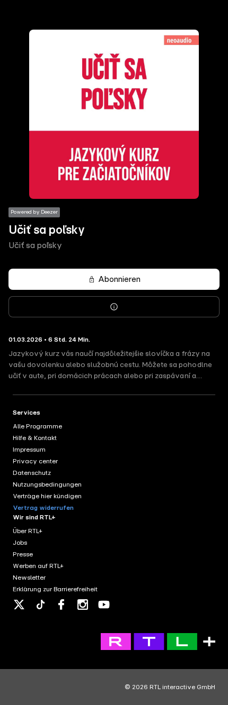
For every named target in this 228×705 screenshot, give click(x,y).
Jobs (20, 542)
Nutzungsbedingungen (47, 484)
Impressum (29, 449)
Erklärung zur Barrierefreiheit (55, 589)
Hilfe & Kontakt (35, 438)
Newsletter (29, 577)
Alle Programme (37, 426)
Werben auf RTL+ (38, 566)
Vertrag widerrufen (43, 508)
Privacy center (35, 461)
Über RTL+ (27, 531)
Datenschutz (32, 473)
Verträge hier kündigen (47, 496)
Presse (23, 554)
